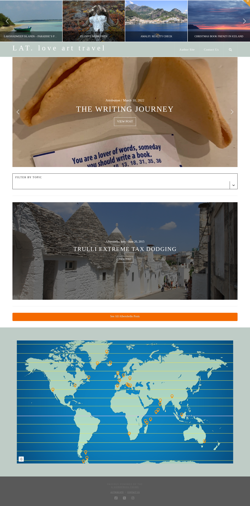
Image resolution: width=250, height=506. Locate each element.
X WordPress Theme (125, 487)
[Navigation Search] (230, 49)
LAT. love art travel (59, 48)
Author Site (117, 492)
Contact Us (133, 492)
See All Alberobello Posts (125, 316)
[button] (246, 3)
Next (242, 21)
